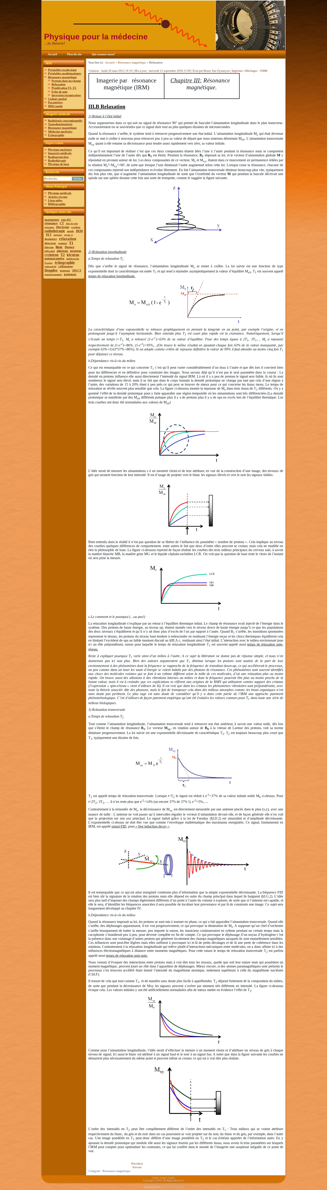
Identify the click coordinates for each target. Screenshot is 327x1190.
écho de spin (72, 223)
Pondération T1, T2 (64, 88)
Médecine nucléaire (60, 131)
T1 (71, 243)
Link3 (171, 1177)
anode (70, 231)
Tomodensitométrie (60, 124)
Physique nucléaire (60, 149)
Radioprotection (58, 157)
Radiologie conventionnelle (65, 120)
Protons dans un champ (66, 80)
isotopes (58, 234)
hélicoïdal (49, 251)
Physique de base (58, 164)
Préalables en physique (62, 70)
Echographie (56, 135)
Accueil (52, 54)
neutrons (65, 270)
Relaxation (58, 84)
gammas (70, 274)
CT (62, 223)
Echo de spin (59, 91)
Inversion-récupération (66, 95)
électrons (62, 227)
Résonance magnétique (62, 77)
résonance (51, 223)
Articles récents (57, 196)
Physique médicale (59, 193)
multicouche (72, 258)
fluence (69, 247)
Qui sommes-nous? (103, 54)
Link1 (155, 1177)
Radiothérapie (57, 160)
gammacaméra (54, 258)
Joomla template (152, 1186)
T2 (63, 255)
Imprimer (237, 70)
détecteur (50, 243)
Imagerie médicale (60, 153)
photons (62, 251)
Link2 (163, 1177)
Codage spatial (57, 98)
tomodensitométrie (53, 274)
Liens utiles (55, 200)
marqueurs (51, 219)
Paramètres (55, 102)
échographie (65, 262)
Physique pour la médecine (96, 36)
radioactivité (50, 266)
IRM (79, 231)
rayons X (68, 235)
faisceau (49, 247)
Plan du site (74, 54)
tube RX (66, 219)
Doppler (51, 270)
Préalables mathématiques (64, 73)
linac (59, 247)
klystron (73, 255)
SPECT (76, 270)
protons (75, 251)
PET (49, 234)
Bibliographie (57, 204)
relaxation (49, 227)
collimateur (65, 266)
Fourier (48, 263)
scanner (62, 243)
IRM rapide (55, 106)
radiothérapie (54, 231)
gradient (75, 227)
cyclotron (51, 255)
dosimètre (50, 239)
